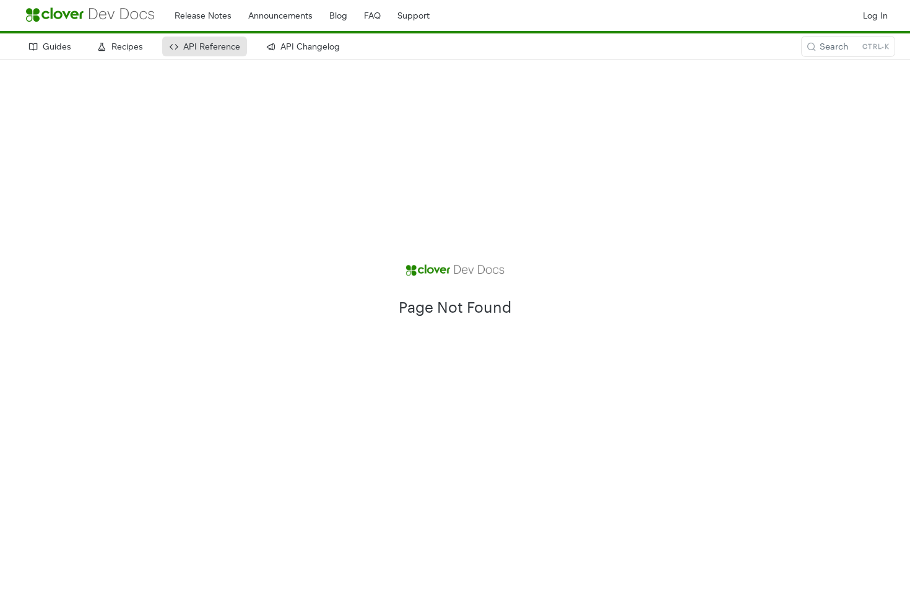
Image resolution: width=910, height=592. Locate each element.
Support (413, 16)
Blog (338, 16)
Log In (875, 16)
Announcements (280, 16)
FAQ (372, 16)
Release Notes (203, 16)
